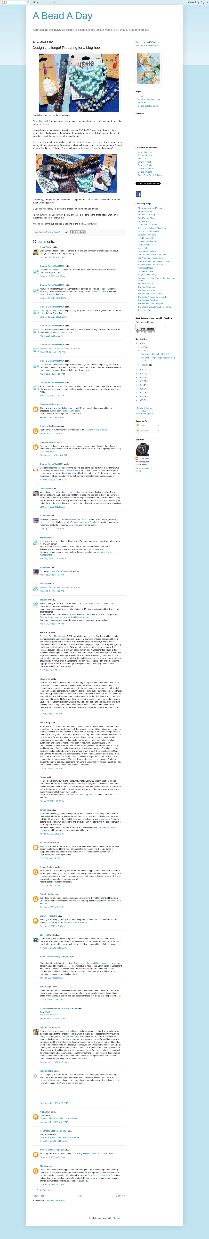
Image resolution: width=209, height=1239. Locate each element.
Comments (144, 431)
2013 (141, 381)
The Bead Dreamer (146, 287)
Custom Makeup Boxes (97, 430)
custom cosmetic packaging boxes (65, 411)
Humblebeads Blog (146, 238)
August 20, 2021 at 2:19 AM (52, 417)
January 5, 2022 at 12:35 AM (52, 507)
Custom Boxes (46, 365)
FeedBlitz (151, 332)
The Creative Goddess (148, 300)
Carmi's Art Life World (147, 225)
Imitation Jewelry (48, 1027)
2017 (141, 343)
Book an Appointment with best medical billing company (64, 617)
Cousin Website (145, 172)
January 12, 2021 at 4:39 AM (52, 276)
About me (142, 103)
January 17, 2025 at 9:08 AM (52, 1157)
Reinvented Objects (146, 271)
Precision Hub (46, 1071)
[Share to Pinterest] (84, 232)
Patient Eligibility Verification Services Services (92, 1153)
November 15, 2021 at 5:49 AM (53, 480)
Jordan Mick (45, 488)
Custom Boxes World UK (51, 464)
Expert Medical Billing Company (55, 957)
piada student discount (77, 922)
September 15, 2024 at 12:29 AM (54, 1062)
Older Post (120, 1196)
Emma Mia (45, 810)
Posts (142, 426)
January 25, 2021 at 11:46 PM (53, 298)
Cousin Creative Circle (148, 106)
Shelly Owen (143, 158)
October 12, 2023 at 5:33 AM (52, 926)
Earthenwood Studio (147, 235)
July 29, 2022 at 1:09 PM (51, 768)
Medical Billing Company (51, 1150)
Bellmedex (45, 516)
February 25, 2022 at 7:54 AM (53, 559)
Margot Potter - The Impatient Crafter (154, 261)
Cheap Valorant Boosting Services (81, 795)
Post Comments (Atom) (55, 1200)
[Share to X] (77, 232)
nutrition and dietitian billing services (91, 963)
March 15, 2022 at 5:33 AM (52, 575)
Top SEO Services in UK (50, 1015)
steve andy (45, 679)
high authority (56, 571)
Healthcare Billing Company (53, 1131)
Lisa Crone (144, 458)
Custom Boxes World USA (52, 266)
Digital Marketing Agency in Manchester (58, 1008)
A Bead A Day (63, 15)
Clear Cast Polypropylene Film (101, 1175)
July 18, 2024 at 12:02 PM (51, 999)
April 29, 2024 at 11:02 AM (51, 978)
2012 (141, 385)
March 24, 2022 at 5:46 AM (52, 624)
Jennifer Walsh (47, 894)
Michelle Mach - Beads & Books (152, 265)
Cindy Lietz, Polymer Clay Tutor (152, 228)
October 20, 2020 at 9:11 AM (52, 257)
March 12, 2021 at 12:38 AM (52, 374)
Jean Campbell (145, 245)
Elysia (43, 1166)
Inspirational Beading (147, 241)
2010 (141, 393)
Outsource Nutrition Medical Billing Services (59, 1137)
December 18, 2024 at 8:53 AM (53, 1141)
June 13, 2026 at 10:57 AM (52, 1184)
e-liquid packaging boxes (51, 310)
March (144, 350)
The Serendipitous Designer (150, 304)
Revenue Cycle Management (53, 636)
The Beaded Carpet (146, 290)
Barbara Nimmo (47, 843)
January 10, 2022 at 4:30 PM (52, 528)
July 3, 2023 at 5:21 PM (50, 858)
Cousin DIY (44, 121)
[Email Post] (66, 232)
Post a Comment (44, 1190)
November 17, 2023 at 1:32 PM (53, 948)
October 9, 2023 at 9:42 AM (52, 907)
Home (79, 1196)
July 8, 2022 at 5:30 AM (50, 670)
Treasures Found (145, 310)
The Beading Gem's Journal (150, 294)
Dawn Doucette (145, 152)
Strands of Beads (145, 284)
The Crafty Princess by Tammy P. (152, 297)
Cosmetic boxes (54, 270)
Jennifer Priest (144, 162)
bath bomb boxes (98, 291)
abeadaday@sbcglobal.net (148, 45)
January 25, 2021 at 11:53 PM (53, 317)
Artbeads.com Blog (146, 215)
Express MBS (46, 935)
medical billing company (51, 1080)
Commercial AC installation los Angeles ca (58, 1118)
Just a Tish (142, 248)
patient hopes (46, 987)
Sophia (43, 777)
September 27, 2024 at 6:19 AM (54, 1122)
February (145, 365)
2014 (141, 377)
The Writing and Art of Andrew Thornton (155, 307)
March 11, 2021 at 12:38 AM (52, 352)
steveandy (45, 537)
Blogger (116, 1218)
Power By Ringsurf (144, 414)
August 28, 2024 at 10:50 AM (52, 1018)
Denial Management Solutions (84, 522)
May (143, 347)
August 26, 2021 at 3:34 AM (52, 433)
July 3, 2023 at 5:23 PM (50, 885)
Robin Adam (45, 247)
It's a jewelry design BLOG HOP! (154, 354)
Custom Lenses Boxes (68, 470)
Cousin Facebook (146, 169)
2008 (141, 400)
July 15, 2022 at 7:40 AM (51, 714)
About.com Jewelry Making (150, 208)
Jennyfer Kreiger (48, 916)
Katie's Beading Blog (147, 251)
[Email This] (71, 232)
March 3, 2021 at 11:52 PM (52, 336)
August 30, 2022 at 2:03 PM (52, 834)
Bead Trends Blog (146, 218)
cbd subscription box (75, 492)
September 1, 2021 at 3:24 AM (53, 455)
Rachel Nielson (145, 155)
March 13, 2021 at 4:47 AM (52, 396)
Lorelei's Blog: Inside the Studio (152, 255)
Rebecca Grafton (145, 165)
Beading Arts (143, 221)
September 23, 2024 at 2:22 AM (54, 1103)
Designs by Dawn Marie (148, 231)
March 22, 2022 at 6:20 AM (52, 591)
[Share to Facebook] (80, 232)
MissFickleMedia (145, 268)
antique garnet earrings (69, 1036)
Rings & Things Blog (147, 275)
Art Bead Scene (145, 211)
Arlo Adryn (45, 1112)
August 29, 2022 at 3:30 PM (52, 801)
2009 (141, 396)
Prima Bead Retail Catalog (150, 175)
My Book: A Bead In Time (149, 99)
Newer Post (38, 1196)
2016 (141, 370)
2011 (141, 389)
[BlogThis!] (74, 232)
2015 (141, 374)
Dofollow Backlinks (49, 404)
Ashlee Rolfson (47, 867)
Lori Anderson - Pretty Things (151, 258)
